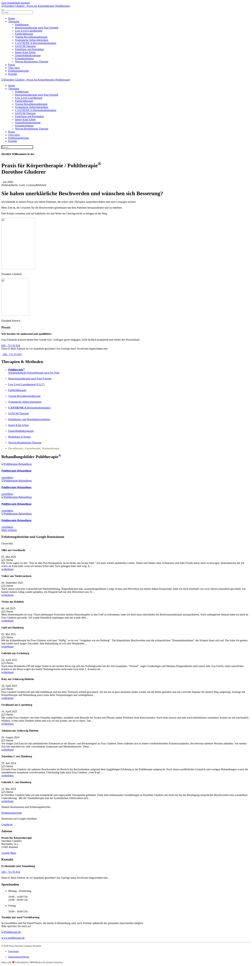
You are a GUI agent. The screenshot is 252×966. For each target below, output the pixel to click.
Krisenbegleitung (24, 58)
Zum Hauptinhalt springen (15, 2)
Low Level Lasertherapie (28, 30)
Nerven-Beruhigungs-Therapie (31, 61)
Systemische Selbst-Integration (31, 40)
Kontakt (12, 73)
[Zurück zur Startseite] (35, 5)
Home (11, 18)
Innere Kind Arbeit (25, 52)
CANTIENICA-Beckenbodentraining (35, 43)
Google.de (7, 824)
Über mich (14, 67)
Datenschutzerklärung (18, 957)
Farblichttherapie (24, 33)
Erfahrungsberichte (18, 70)
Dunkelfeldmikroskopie (28, 55)
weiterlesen (7, 569)
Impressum (13, 951)
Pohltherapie (22, 24)
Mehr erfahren (9, 530)
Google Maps (8, 852)
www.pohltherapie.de (13, 937)
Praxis (11, 64)
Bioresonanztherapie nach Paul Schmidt (36, 27)
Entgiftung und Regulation (29, 49)
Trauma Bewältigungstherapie (31, 36)
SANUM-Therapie (25, 46)
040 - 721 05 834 (10, 345)
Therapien (13, 21)
